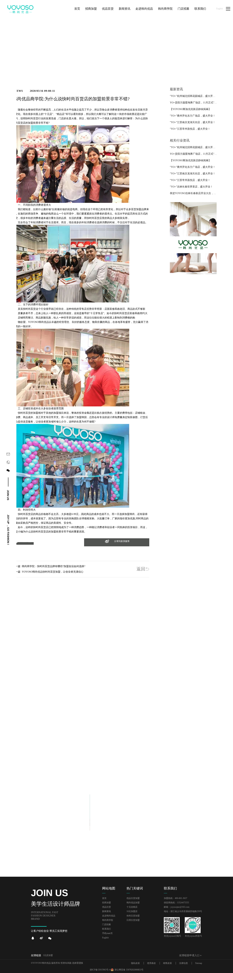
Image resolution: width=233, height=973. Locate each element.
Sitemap (198, 963)
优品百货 (106, 907)
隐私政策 (135, 963)
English (219, 8)
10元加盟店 (132, 911)
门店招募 (106, 924)
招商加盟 (106, 902)
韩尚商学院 (107, 920)
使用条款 (151, 963)
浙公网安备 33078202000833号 (128, 969)
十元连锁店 (132, 907)
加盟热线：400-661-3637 (175, 898)
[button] (23, 543)
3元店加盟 (48, 955)
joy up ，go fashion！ (8, 530)
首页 (200, 65)
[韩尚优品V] (41, 938)
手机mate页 (107, 933)
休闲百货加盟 (133, 915)
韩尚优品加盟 (133, 902)
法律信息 (183, 963)
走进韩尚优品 (108, 915)
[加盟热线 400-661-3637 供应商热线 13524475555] (8, 463)
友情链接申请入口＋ (190, 955)
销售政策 (167, 963)
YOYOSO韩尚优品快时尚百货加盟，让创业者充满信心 (52, 571)
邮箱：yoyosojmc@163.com (176, 907)
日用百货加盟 (133, 920)
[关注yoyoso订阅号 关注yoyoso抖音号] (8, 471)
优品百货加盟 (133, 898)
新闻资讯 (209, 65)
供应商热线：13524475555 (176, 902)
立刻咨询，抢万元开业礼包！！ (116, 766)
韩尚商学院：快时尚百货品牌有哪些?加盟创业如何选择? (53, 566)
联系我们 (106, 929)
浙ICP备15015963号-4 (100, 969)
